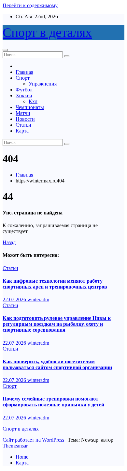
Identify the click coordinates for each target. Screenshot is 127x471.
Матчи (23, 113)
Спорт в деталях (47, 32)
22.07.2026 (15, 299)
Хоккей (24, 95)
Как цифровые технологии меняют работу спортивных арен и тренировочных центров (55, 284)
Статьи (23, 125)
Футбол (24, 89)
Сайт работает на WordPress (34, 440)
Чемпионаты (30, 107)
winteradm (38, 299)
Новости (25, 119)
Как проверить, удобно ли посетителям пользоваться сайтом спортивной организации (57, 364)
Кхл (33, 101)
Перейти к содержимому (30, 5)
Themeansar (15, 445)
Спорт (23, 78)
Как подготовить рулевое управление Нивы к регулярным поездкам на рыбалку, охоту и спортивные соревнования (57, 324)
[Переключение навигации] (5, 50)
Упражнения (43, 83)
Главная (24, 72)
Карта (22, 130)
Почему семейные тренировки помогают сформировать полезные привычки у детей (53, 401)
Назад (9, 242)
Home (22, 457)
